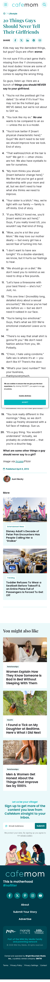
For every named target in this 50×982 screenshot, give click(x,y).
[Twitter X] (17, 896)
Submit (41, 825)
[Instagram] (33, 896)
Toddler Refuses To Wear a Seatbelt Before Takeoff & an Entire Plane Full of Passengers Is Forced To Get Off (24, 589)
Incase (19, 461)
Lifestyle (13, 13)
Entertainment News (15, 526)
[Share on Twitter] (21, 40)
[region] (25, 392)
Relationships (12, 667)
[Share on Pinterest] (33, 40)
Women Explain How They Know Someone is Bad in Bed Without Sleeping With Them (24, 677)
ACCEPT (25, 402)
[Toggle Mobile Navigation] (6, 5)
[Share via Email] (39, 40)
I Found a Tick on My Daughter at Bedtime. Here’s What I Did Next (23, 729)
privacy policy (26, 835)
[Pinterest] (25, 896)
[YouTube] (40, 896)
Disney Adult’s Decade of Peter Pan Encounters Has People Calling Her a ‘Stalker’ (23, 536)
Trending (11, 578)
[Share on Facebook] (15, 40)
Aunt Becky (17, 479)
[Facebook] (10, 896)
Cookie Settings (25, 396)
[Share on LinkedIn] (27, 40)
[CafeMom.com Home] (25, 5)
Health (10, 720)
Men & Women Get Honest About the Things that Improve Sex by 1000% (22, 780)
